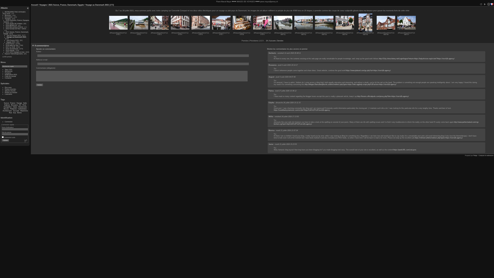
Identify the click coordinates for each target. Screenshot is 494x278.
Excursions (8, 17)
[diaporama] (484, 4)
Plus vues (8, 87)
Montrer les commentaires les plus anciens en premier (287, 49)
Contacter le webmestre (486, 155)
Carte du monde (10, 76)
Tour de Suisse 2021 (14, 35)
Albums (4, 8)
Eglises (7, 105)
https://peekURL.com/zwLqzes (404, 150)
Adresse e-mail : (42, 60)
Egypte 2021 (11, 42)
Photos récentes (10, 89)
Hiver (24, 105)
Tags (6, 69)
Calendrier (8, 94)
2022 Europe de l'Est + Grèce (16, 28)
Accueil (34, 5)
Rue (10, 113)
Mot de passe (6, 132)
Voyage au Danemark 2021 (16, 37)
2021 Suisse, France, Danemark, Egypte (66, 5)
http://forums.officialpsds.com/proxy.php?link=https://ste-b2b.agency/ (383, 96)
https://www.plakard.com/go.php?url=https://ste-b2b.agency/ (368, 70)
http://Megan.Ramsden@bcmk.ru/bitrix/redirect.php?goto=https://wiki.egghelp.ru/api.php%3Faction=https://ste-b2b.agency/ (350, 84)
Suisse (6, 103)
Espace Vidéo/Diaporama (14, 54)
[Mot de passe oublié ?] (25, 141)
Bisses (6, 109)
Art (20, 105)
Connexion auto (9, 137)
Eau (14, 113)
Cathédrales (22, 109)
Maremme (24, 111)
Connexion (8, 122)
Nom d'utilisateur (8, 127)
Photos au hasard (11, 92)
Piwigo (475, 155)
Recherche (8, 71)
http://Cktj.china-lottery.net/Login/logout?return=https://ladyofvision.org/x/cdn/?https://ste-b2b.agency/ (417, 59)
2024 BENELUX (11, 25)
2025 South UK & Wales (14, 23)
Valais (15, 107)
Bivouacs (8, 15)
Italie (25, 103)
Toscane (16, 111)
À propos (8, 73)
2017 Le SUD (10, 47)
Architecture (7, 111)
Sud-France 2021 (13, 40)
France (12, 103)
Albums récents (10, 91)
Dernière (280, 41)
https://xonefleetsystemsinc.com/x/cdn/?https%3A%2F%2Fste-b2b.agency (302, 110)
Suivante (272, 41)
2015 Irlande (10, 50)
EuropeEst (8, 107)
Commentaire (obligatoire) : (46, 68)
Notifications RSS (11, 74)
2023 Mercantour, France (14, 27)
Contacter (8, 78)
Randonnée (22, 107)
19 (267, 41)
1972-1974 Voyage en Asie (15, 52)
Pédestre (13, 109)
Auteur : (39, 52)
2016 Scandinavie (12, 49)
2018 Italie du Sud (12, 45)
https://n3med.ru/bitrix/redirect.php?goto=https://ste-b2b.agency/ (439, 138)
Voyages (8, 18)
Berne (19, 113)
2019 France (10, 44)
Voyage (19, 103)
